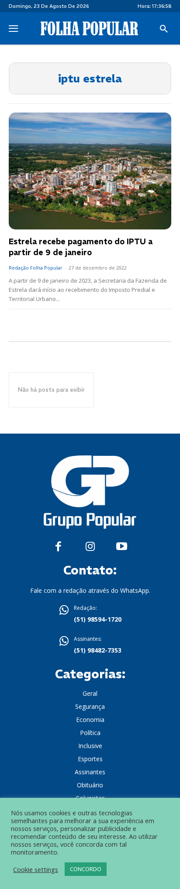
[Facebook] (58, 547)
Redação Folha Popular (35, 267)
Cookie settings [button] (35, 869)
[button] (163, 29)
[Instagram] (90, 547)
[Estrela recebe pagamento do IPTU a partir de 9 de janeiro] (90, 171)
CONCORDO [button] (85, 869)
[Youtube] (121, 547)
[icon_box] (90, 615)
